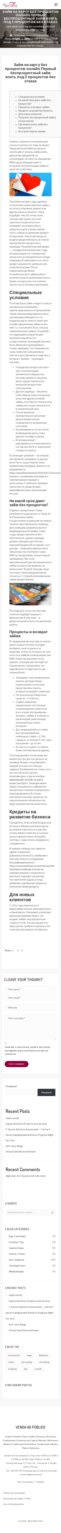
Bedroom (43, 1355)
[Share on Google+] (23, 950)
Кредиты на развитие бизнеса (35, 110)
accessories (14, 1355)
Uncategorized (17, 1265)
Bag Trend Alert (17, 1236)
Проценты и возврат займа (33, 107)
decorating (26, 1362)
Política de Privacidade (14, 1493)
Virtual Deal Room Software (21, 1151)
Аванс (21, 832)
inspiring (12, 1369)
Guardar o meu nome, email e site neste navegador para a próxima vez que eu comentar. (27, 1050)
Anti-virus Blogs (14, 1145)
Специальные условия (31, 96)
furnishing (44, 1362)
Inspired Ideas (16, 1247)
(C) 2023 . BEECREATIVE (30, 1521)
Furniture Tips (16, 1242)
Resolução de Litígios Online (17, 1498)
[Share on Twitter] (19, 950)
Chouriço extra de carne (33, 1175)
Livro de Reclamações (13, 1504)
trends (38, 1369)
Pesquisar (11, 1086)
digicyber (11, 1175)
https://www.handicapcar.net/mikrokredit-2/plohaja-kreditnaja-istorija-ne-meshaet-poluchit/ (32, 869)
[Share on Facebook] (14, 950)
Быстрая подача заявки (32, 131)
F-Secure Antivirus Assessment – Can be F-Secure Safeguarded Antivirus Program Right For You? (29, 1135)
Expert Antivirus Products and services (26, 1123)
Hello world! (12, 1118)
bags (29, 1355)
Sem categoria (16, 1259)
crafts (11, 1362)
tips (26, 1369)
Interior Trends (17, 1253)
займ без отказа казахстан (36, 655)
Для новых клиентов (30, 113)
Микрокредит (16, 1271)
